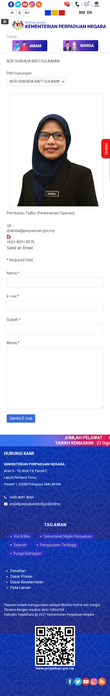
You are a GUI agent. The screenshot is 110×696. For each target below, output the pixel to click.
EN (89, 12)
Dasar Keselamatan (27, 582)
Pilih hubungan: (19, 73)
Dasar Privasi (21, 576)
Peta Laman (20, 587)
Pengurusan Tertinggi (58, 545)
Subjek (14, 319)
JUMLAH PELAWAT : (81, 437)
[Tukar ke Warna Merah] (62, 12)
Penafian (18, 571)
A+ (27, 13)
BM (82, 12)
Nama (13, 273)
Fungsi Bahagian (27, 553)
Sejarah (20, 545)
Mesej (13, 343)
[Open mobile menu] (5, 21)
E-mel (13, 296)
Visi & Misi (22, 536)
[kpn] (58, 25)
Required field (20, 260)
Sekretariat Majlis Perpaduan (68, 536)
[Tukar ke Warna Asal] (48, 12)
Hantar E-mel (21, 418)
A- (12, 13)
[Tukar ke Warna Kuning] (55, 12)
